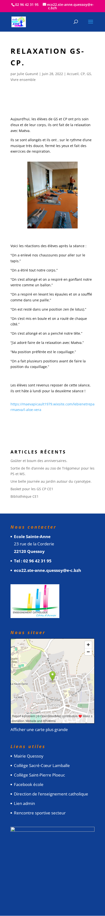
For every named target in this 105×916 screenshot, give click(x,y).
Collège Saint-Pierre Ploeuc (39, 775)
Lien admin (24, 803)
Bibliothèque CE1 (24, 496)
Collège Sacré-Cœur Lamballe (42, 765)
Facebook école (28, 784)
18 (61, 228)
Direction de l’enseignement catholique (51, 794)
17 (56, 228)
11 (70, 223)
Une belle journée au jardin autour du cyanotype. (51, 481)
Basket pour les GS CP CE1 (31, 489)
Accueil (73, 73)
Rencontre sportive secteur (40, 813)
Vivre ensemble (23, 79)
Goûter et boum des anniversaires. (38, 460)
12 (74, 223)
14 (44, 228)
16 (52, 228)
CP (83, 73)
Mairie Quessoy (28, 756)
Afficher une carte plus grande (39, 729)
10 (66, 223)
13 (40, 228)
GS (89, 73)
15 (48, 228)
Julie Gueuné (27, 73)
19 (65, 228)
